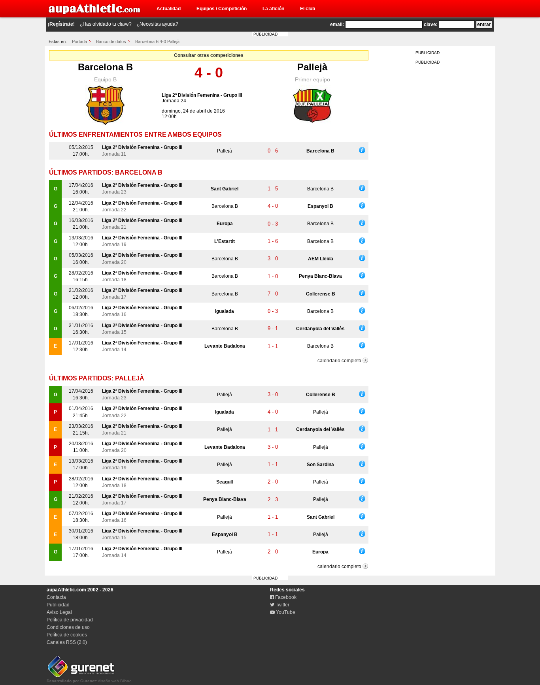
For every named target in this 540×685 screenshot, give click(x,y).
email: (337, 24)
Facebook (285, 597)
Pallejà (312, 67)
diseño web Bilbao (89, 681)
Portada (79, 41)
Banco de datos (111, 41)
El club (307, 8)
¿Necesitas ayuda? (157, 24)
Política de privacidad (70, 620)
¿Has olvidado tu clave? (106, 24)
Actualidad (169, 8)
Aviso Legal (59, 612)
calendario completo (339, 360)
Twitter (281, 605)
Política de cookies (67, 635)
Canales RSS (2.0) (67, 642)
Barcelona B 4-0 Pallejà (157, 41)
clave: (431, 24)
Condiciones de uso (68, 627)
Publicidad (58, 605)
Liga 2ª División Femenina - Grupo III (202, 95)
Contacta (56, 597)
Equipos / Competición (221, 8)
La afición (273, 8)
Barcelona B (105, 67)
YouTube (285, 612)
